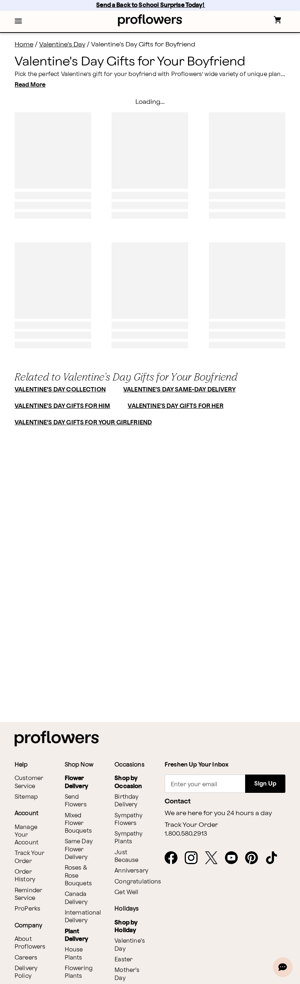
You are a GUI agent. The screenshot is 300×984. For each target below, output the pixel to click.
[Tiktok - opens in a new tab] (274, 858)
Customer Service (29, 782)
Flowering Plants (79, 972)
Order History (25, 875)
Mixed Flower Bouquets (78, 823)
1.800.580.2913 (186, 834)
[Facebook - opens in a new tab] (174, 858)
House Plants (74, 953)
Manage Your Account (26, 835)
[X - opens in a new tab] (214, 858)
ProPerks (27, 909)
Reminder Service (28, 894)
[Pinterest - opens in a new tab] (254, 858)
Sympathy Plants (128, 837)
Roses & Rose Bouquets (78, 875)
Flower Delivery (76, 782)
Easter (123, 959)
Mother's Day (127, 974)
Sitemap (26, 797)
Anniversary (131, 871)
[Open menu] (18, 21)
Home (24, 44)
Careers (26, 958)
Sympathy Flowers (128, 819)
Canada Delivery (76, 898)
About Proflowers (30, 943)
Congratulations (138, 882)
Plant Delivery (76, 935)
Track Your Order (30, 857)
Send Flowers (76, 800)
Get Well (126, 892)
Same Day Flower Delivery (79, 849)
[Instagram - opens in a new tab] (194, 858)
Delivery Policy (26, 972)
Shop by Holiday (126, 926)
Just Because (126, 856)
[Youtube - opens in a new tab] (234, 858)
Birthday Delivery (126, 800)
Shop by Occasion (128, 782)
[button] (18, 21)
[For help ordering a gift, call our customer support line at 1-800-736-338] (150, 20)
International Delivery (83, 916)
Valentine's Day (62, 44)
